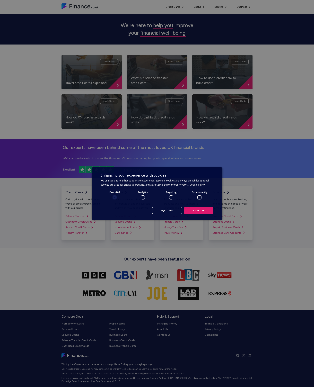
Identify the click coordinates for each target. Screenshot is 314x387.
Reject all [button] (167, 210)
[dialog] (157, 193)
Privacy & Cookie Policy (191, 184)
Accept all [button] (199, 210)
